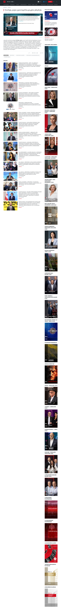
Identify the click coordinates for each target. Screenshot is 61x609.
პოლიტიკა (6, 55)
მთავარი (5, 7)
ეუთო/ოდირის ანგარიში (20, 55)
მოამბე (9, 7)
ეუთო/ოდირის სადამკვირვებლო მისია (32, 55)
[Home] (4, 2)
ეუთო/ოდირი (12, 55)
